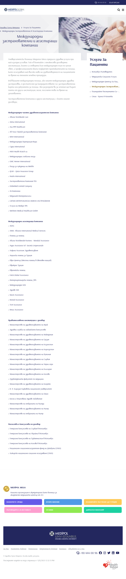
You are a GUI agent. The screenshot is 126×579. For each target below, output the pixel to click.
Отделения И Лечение (48, 548)
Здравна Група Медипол (10, 27)
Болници (62, 548)
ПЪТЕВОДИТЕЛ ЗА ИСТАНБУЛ (19, 510)
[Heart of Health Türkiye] (110, 565)
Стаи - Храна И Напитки (102, 96)
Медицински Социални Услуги (104, 76)
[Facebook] (100, 553)
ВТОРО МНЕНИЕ (53, 502)
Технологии (33, 548)
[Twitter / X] (108, 553)
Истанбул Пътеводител (102, 71)
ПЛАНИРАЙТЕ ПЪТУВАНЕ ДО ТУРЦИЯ (101, 502)
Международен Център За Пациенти (107, 81)
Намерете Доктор (18, 548)
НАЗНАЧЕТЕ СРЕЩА (15, 502)
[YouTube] (117, 553)
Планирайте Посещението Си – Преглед (109, 91)
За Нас (6, 548)
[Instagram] (104, 553)
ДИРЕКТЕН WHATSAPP (95, 510)
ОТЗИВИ (49, 510)
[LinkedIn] (113, 553)
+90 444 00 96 (101, 2)
